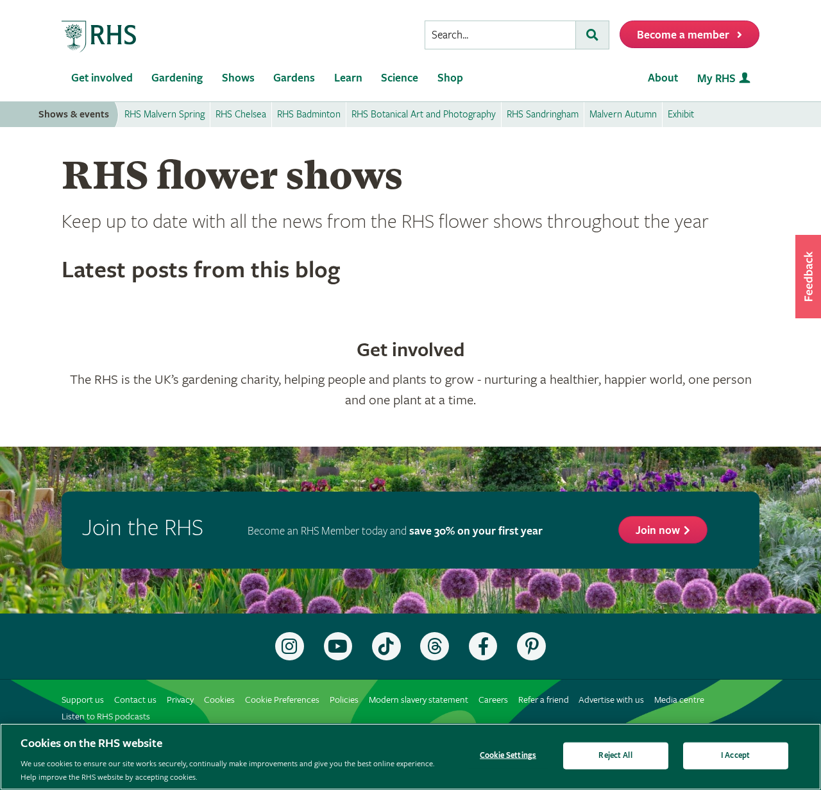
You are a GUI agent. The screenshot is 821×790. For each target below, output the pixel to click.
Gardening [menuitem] (177, 78)
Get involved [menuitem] (102, 78)
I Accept (735, 755)
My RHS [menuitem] (716, 78)
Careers (493, 699)
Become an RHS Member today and (395, 531)
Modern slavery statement (418, 699)
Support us (83, 699)
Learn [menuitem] (348, 78)
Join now (658, 530)
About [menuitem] (663, 78)
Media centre (679, 699)
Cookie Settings (508, 755)
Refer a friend (543, 699)
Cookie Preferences (282, 699)
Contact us (135, 699)
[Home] (99, 37)
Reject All (615, 755)
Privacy (180, 699)
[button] (808, 276)
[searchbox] (500, 35)
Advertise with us (611, 699)
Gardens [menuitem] (294, 78)
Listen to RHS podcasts (106, 716)
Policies (344, 699)
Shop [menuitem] (450, 78)
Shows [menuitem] (238, 78)
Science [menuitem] (399, 78)
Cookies (219, 699)
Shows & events (73, 114)
